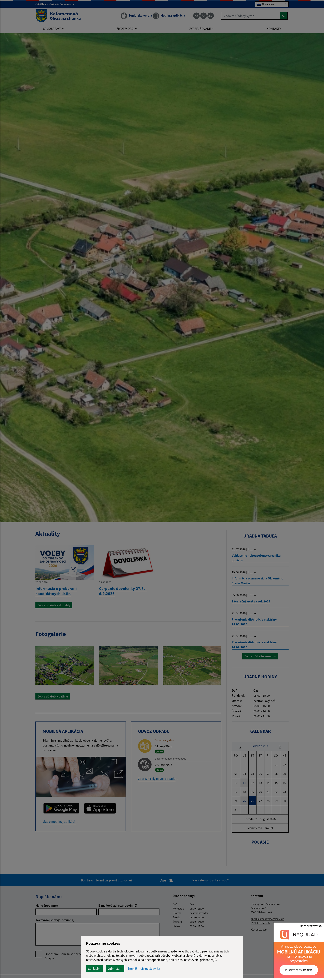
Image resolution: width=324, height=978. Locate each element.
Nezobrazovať (309, 926)
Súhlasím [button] (94, 969)
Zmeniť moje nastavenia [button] (144, 968)
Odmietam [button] (115, 969)
